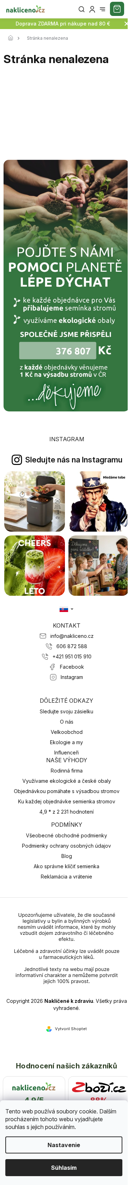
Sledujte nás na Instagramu (73, 459)
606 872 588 (71, 646)
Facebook (72, 667)
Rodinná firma (67, 771)
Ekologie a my (66, 742)
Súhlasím (64, 1167)
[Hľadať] (81, 9)
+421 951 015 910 (72, 656)
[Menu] (102, 9)
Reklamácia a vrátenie (66, 877)
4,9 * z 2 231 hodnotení (66, 812)
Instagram (72, 677)
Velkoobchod (67, 732)
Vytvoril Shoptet (71, 1028)
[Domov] (12, 38)
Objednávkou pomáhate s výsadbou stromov (67, 791)
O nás (66, 722)
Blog (66, 856)
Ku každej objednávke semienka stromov (66, 801)
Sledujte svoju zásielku (66, 711)
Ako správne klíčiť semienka (66, 866)
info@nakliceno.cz (72, 636)
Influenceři (66, 752)
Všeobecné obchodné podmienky (66, 835)
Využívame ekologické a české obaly (66, 781)
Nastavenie (64, 1145)
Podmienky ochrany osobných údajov (66, 846)
